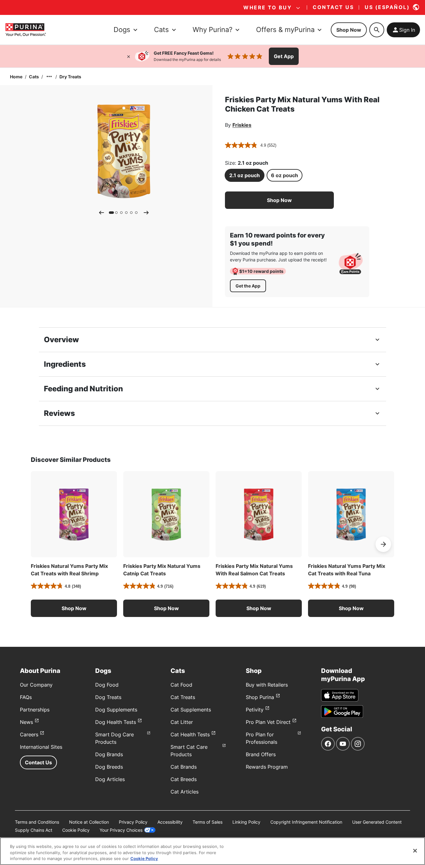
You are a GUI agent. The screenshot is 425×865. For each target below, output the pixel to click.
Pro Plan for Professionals (261, 738)
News (26, 722)
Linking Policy (246, 822)
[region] (212, 851)
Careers (29, 734)
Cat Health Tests (190, 734)
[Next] (146, 212)
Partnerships (34, 709)
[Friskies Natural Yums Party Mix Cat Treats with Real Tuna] (351, 514)
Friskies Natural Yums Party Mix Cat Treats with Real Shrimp (69, 570)
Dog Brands (109, 754)
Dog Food (107, 685)
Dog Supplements (116, 709)
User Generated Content (377, 822)
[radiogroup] (279, 175)
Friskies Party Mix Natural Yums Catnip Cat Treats (161, 570)
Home (16, 76)
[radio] (244, 175)
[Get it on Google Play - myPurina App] (342, 711)
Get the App (248, 285)
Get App (284, 56)
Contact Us (38, 762)
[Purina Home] (25, 30)
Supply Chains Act (33, 830)
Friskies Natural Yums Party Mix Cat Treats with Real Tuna (346, 570)
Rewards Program (267, 767)
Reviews (59, 413)
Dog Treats (108, 697)
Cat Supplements (190, 709)
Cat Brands (183, 767)
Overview (61, 339)
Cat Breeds (183, 779)
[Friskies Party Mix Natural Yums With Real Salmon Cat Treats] (259, 514)
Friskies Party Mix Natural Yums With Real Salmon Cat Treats (254, 570)
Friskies (241, 125)
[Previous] (101, 212)
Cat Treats (182, 697)
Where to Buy (267, 7)
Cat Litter (181, 722)
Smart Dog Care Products (114, 738)
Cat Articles (184, 792)
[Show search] (376, 29)
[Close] (128, 56)
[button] (279, 200)
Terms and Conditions (37, 822)
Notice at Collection (89, 822)
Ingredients (65, 364)
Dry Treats (70, 76)
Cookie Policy (76, 830)
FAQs (26, 697)
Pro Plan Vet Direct (268, 722)
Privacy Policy (133, 822)
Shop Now (348, 30)
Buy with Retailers (267, 685)
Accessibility (170, 822)
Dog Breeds (109, 767)
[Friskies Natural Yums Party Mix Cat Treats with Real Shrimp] (74, 514)
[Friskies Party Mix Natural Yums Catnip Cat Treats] (166, 514)
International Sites (41, 747)
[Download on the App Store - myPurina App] (339, 695)
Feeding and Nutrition (83, 388)
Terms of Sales (207, 822)
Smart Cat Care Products (189, 750)
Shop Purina (260, 697)
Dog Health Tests (115, 722)
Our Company (36, 685)
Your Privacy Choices (121, 830)
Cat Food (181, 685)
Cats (34, 76)
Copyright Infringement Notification (306, 822)
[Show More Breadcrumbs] (49, 76)
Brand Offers (261, 754)
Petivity (255, 709)
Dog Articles (110, 779)
